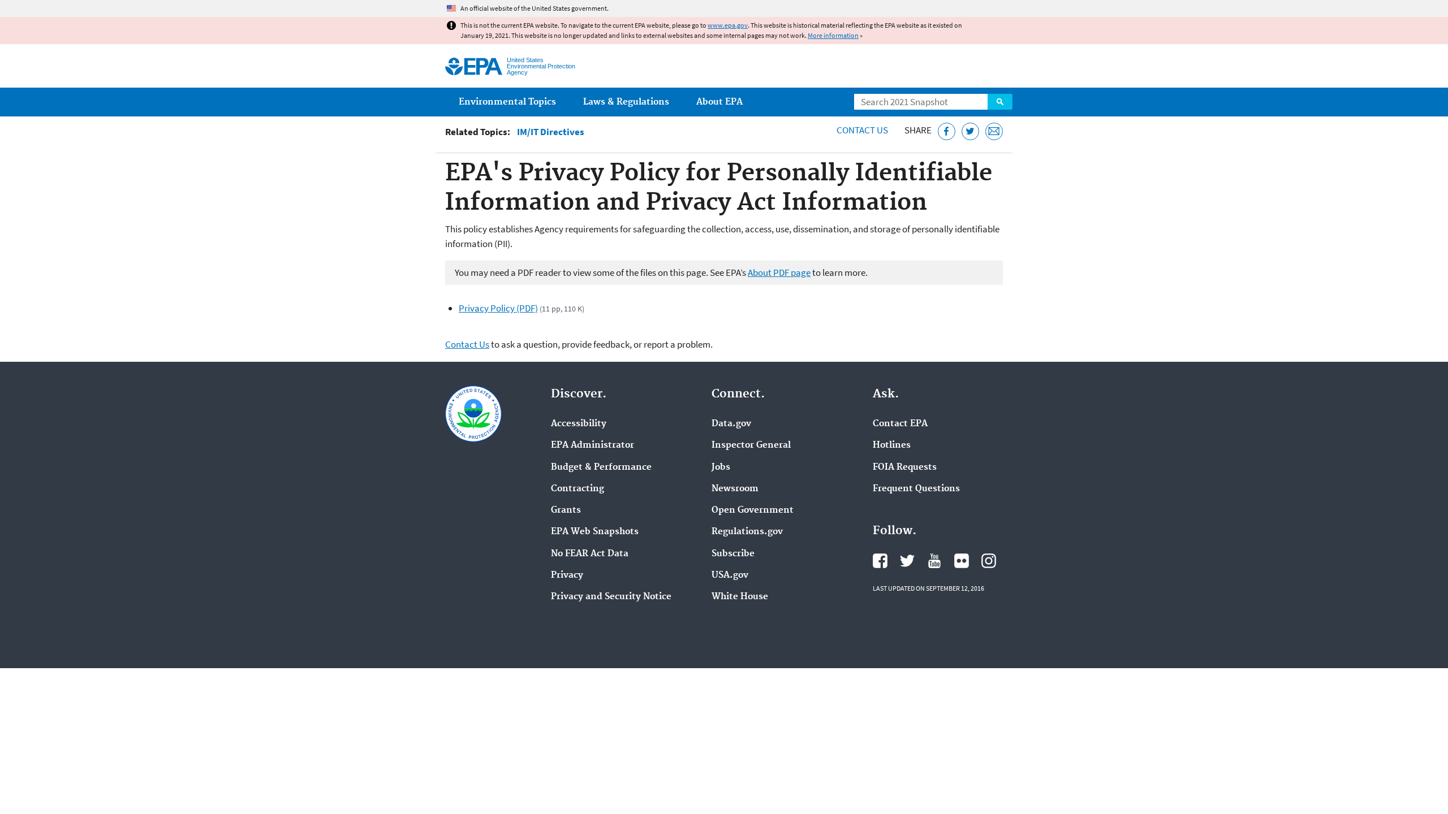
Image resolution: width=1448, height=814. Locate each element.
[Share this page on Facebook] (946, 131)
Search (1000, 102)
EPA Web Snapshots (595, 532)
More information (833, 35)
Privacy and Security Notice (611, 597)
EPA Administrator (592, 445)
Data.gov (731, 424)
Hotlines (892, 445)
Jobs (721, 467)
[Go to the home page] (473, 66)
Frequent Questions (916, 489)
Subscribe (733, 554)
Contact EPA (900, 424)
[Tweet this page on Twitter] (970, 131)
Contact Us (862, 130)
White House (740, 597)
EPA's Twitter (907, 560)
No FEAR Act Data (589, 554)
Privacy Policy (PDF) (498, 308)
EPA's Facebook (880, 560)
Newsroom (735, 489)
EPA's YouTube (934, 560)
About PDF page (779, 272)
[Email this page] (994, 131)
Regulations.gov (747, 532)
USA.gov (730, 575)
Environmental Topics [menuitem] (507, 102)
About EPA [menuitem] (719, 102)
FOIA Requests (905, 467)
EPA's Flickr (961, 560)
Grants (566, 510)
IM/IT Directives (550, 132)
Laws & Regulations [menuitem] (626, 102)
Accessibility (578, 424)
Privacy (567, 575)
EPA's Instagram (988, 560)
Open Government (753, 510)
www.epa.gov (728, 25)
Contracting (577, 489)
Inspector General (751, 445)
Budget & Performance (601, 467)
